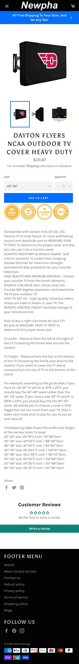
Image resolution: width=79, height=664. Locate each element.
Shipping (32, 166)
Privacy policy (14, 591)
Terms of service (16, 597)
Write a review (39, 529)
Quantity (60, 177)
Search (9, 565)
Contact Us (12, 578)
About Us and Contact (20, 571)
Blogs (8, 610)
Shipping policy (16, 604)
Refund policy (14, 584)
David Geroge (22, 643)
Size (7, 177)
